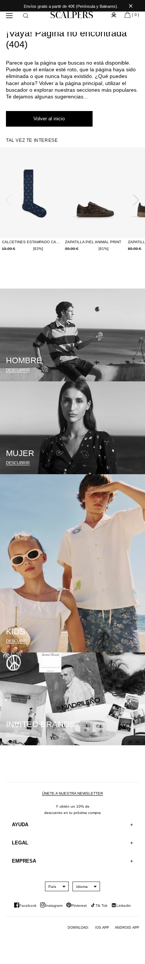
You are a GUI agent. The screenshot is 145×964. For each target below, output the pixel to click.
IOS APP (102, 927)
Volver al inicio (49, 118)
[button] (25, 15)
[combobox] (52, 886)
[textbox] (52, 886)
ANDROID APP (127, 927)
